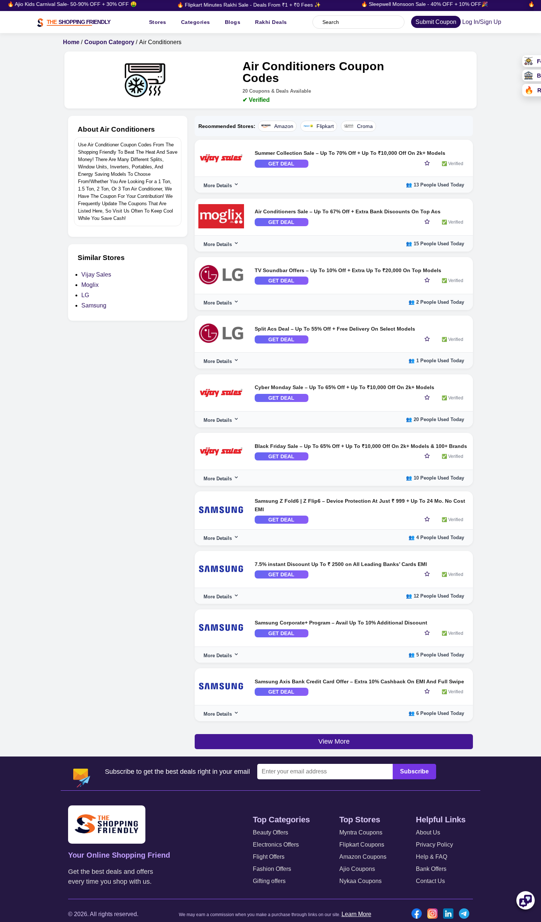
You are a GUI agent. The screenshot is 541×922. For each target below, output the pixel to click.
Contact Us (430, 881)
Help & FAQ (431, 857)
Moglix (90, 285)
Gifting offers (269, 881)
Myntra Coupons (360, 832)
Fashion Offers (272, 869)
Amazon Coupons (362, 857)
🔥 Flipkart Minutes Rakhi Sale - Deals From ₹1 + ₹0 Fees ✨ (238, 5)
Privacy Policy (434, 844)
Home (71, 42)
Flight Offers (268, 857)
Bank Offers (431, 869)
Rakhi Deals (271, 22)
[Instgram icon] (434, 914)
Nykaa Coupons (360, 881)
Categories (195, 22)
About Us (428, 832)
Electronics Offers (276, 844)
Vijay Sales (96, 274)
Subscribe (414, 771)
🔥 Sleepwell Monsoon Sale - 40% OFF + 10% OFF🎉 (413, 4)
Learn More (356, 914)
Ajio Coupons (357, 869)
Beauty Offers (270, 832)
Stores (157, 22)
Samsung (93, 305)
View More (334, 741)
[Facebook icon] (418, 914)
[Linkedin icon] (450, 914)
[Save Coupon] (427, 163)
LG (85, 295)
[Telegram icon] (466, 914)
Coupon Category (109, 42)
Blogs (233, 22)
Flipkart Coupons (361, 844)
